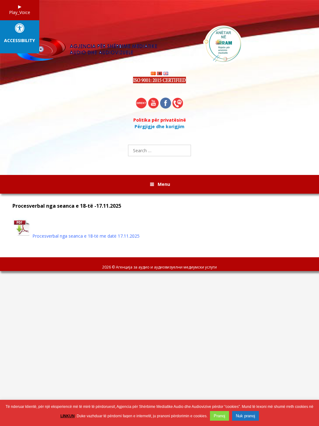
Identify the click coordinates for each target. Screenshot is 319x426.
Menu (164, 184)
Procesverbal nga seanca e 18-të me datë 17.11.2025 (86, 236)
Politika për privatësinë (159, 120)
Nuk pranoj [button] (245, 416)
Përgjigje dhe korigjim (159, 126)
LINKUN (67, 416)
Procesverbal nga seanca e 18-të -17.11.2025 (66, 206)
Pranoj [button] (219, 416)
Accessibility (19, 40)
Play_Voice (19, 12)
